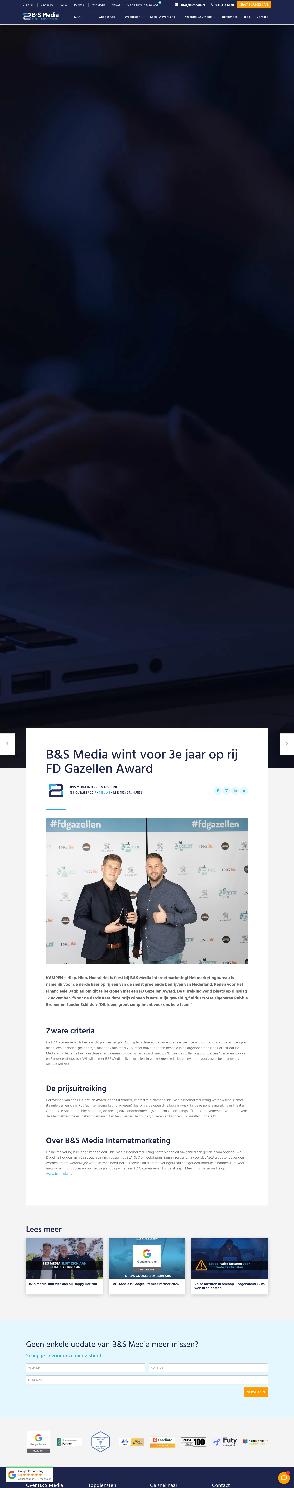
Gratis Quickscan (254, 4)
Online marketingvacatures (142, 5)
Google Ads (107, 17)
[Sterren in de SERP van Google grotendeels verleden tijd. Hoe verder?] (287, 744)
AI (90, 17)
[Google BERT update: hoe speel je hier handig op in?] (7, 744)
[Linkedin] (235, 791)
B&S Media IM (45, 16)
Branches (28, 5)
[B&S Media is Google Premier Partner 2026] (147, 1258)
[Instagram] (226, 791)
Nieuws (116, 5)
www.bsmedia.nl (58, 1174)
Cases (63, 5)
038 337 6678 (224, 5)
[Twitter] (244, 791)
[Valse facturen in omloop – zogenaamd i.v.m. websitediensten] (229, 1258)
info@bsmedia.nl (192, 5)
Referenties (230, 17)
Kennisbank (98, 5)
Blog (247, 17)
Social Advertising (162, 17)
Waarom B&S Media (198, 17)
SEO (77, 17)
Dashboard (47, 5)
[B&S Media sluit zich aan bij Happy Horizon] (64, 1258)
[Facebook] (218, 791)
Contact (262, 17)
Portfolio (79, 5)
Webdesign (132, 17)
